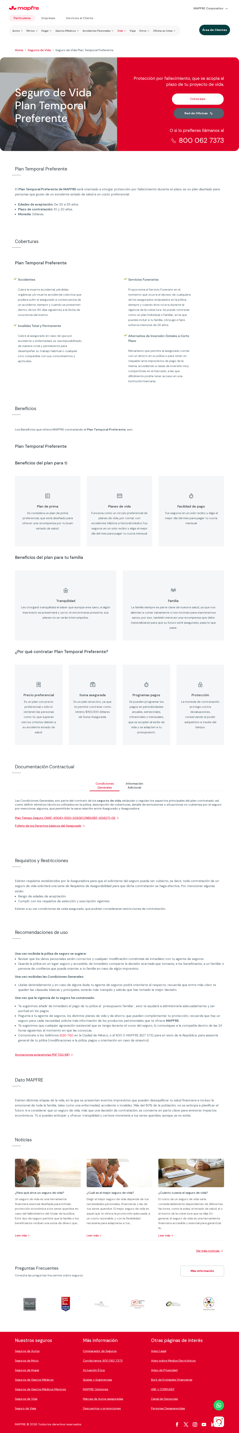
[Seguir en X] (186, 1424)
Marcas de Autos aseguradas (103, 1399)
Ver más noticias (208, 1251)
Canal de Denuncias (164, 1399)
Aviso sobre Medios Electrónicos (173, 1361)
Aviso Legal (158, 1351)
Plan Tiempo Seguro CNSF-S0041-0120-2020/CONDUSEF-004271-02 (65, 818)
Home (19, 50)
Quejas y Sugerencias (97, 1380)
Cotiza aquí (197, 99)
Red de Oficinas (196, 113)
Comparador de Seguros (100, 1351)
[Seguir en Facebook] (177, 1424)
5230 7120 (66, 1035)
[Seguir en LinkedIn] (213, 1424)
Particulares (22, 18)
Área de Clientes (214, 30)
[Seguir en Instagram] (195, 1424)
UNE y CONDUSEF (163, 1389)
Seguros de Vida (39, 50)
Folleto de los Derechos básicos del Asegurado (48, 826)
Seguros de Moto (27, 1361)
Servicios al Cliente (79, 18)
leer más (21, 1235)
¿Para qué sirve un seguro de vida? (39, 1193)
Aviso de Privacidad (164, 1370)
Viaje (133, 30)
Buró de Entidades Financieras (171, 1380)
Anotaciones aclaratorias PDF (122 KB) (42, 1055)
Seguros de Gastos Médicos (34, 1380)
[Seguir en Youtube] (204, 1424)
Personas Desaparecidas (168, 1408)
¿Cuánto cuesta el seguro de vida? (183, 1193)
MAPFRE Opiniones (95, 1389)
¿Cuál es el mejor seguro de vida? (110, 1193)
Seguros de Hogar (27, 1370)
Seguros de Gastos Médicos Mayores (40, 1389)
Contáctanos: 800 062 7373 (102, 1361)
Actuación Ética (94, 1370)
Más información (202, 1271)
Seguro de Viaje (25, 1408)
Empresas (48, 18)
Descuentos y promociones (102, 1408)
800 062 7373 (201, 140)
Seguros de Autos (27, 1351)
